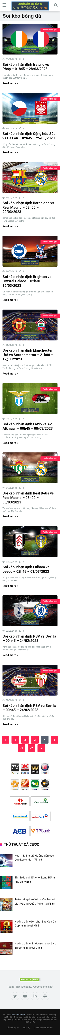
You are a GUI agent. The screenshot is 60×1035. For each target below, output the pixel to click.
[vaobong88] (30, 5)
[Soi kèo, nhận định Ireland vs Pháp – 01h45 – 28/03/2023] (30, 38)
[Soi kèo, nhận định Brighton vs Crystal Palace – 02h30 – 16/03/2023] (30, 251)
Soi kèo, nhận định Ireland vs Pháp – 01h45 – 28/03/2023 (25, 66)
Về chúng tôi (13, 1027)
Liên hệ (26, 1027)
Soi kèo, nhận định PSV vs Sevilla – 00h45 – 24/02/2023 (29, 638)
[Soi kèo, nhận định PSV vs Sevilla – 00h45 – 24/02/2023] (30, 610)
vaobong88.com (17, 1015)
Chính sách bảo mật (43, 1027)
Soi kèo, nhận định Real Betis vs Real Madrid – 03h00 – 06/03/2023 (28, 497)
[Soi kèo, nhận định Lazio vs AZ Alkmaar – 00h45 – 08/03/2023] (30, 398)
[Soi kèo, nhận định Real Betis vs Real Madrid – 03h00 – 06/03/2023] (30, 467)
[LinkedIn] (35, 996)
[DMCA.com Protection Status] (30, 980)
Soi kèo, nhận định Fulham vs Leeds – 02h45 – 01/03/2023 (26, 569)
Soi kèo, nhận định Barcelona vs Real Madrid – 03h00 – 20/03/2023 (28, 207)
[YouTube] (25, 996)
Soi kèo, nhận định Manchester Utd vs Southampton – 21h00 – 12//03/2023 (27, 354)
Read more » (10, 83)
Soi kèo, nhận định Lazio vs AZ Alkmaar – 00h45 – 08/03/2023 (27, 426)
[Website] (45, 996)
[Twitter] (15, 996)
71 (21, 748)
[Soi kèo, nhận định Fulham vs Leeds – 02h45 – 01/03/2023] (30, 541)
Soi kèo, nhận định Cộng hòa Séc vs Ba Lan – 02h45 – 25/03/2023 (29, 136)
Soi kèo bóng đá (50, 29)
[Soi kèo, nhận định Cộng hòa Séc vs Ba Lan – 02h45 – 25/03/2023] (30, 108)
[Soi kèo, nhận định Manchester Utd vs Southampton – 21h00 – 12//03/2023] (30, 324)
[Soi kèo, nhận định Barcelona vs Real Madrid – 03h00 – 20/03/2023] (30, 177)
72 (31, 748)
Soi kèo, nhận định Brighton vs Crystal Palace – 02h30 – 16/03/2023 (27, 281)
